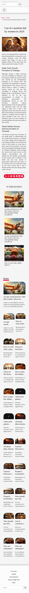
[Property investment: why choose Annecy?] (20, 466)
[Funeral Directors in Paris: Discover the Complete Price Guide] (20, 441)
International (14, 577)
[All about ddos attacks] (20, 416)
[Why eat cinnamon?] (9, 541)
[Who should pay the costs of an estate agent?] (20, 491)
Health (14, 574)
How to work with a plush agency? (9, 349)
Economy (14, 571)
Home (3, 18)
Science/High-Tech (14, 580)
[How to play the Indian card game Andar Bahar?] (20, 366)
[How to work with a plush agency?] (14, 253)
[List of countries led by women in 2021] (20, 516)
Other (8, 18)
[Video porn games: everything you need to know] (20, 391)
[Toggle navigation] (4, 10)
